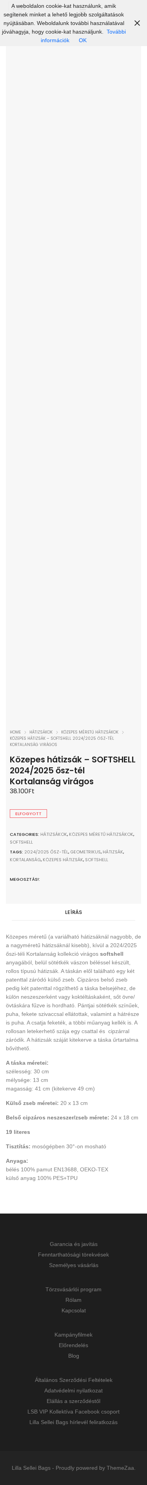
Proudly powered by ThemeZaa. (96, 1468)
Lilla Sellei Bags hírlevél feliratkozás (73, 1422)
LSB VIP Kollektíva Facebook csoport (73, 1411)
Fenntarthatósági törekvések (73, 1254)
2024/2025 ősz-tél (46, 852)
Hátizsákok (41, 732)
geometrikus (85, 852)
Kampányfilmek (73, 1335)
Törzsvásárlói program (73, 1289)
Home (15, 732)
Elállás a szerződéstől (73, 1401)
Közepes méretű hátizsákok (89, 732)
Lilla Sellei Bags (31, 1468)
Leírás (73, 912)
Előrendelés (73, 1345)
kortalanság (25, 860)
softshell (96, 860)
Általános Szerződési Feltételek (74, 1380)
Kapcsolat (74, 1310)
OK (83, 40)
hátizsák (113, 852)
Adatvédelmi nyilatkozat (73, 1390)
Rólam (73, 1300)
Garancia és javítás (74, 1244)
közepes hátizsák (63, 860)
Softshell (21, 842)
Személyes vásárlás (73, 1265)
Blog (73, 1356)
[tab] (73, 912)
